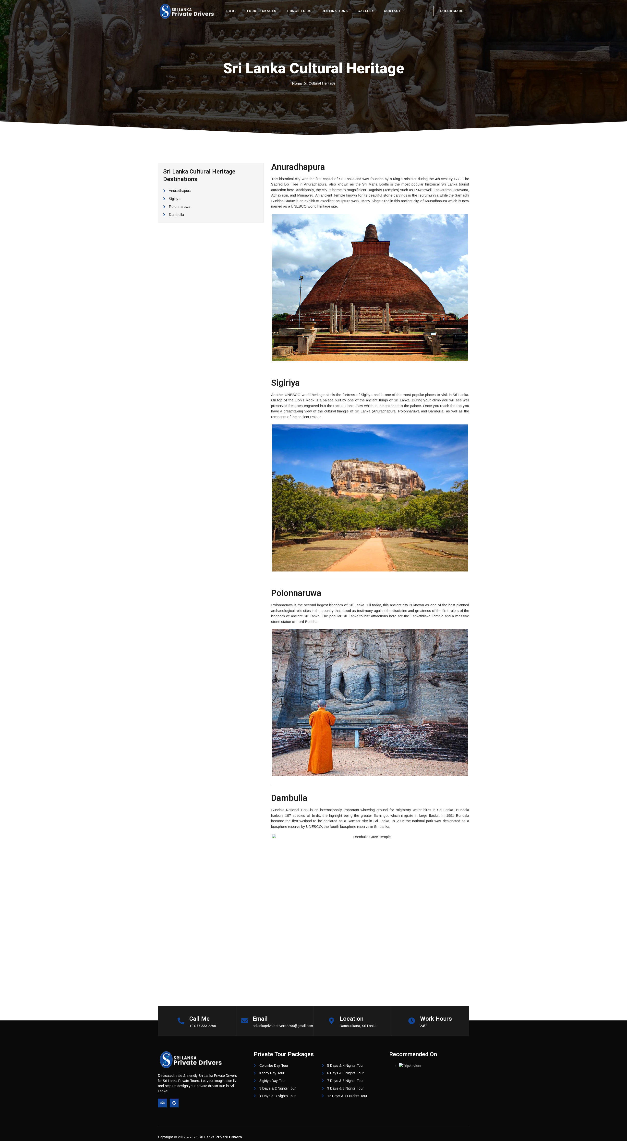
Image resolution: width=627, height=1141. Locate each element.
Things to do (299, 11)
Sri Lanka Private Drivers (220, 1137)
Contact (392, 11)
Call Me (199, 1018)
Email (260, 1018)
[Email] (244, 1020)
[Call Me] (181, 1020)
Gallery (366, 11)
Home (231, 11)
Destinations (335, 11)
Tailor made (451, 11)
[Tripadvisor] (162, 1103)
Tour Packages (261, 11)
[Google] (174, 1103)
